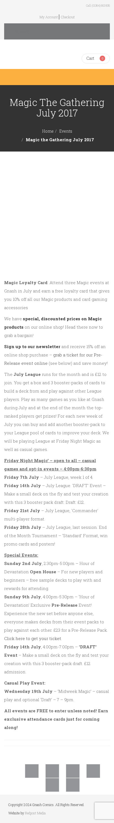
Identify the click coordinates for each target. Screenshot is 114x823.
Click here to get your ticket (32, 638)
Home (48, 131)
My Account (49, 17)
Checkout (68, 17)
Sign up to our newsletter (32, 346)
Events (65, 131)
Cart (90, 58)
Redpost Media (35, 813)
